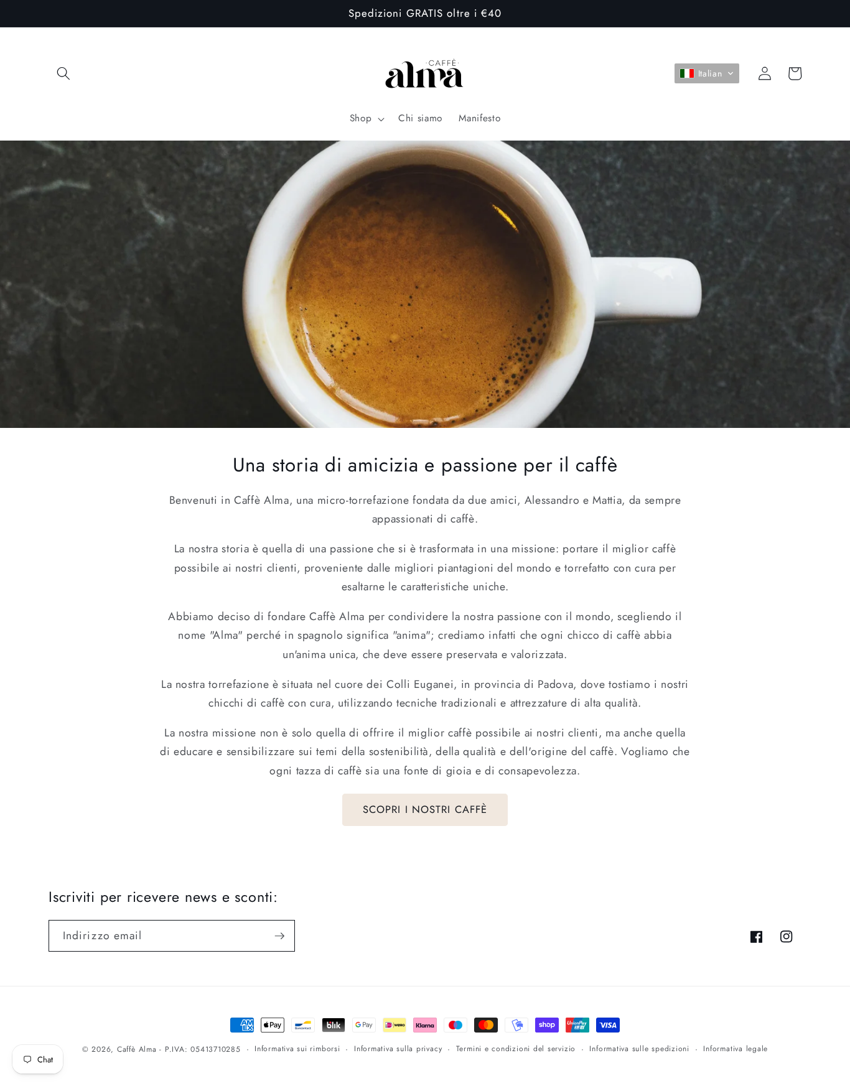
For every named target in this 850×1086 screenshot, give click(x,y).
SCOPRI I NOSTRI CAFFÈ (425, 809)
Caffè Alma (137, 1049)
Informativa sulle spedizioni (639, 1048)
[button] (63, 73)
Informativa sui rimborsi (297, 1048)
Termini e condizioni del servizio (516, 1048)
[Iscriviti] (279, 936)
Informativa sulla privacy (398, 1048)
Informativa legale (735, 1048)
